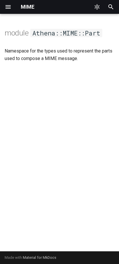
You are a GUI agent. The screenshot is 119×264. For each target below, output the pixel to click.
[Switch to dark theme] (97, 7)
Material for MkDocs (39, 257)
